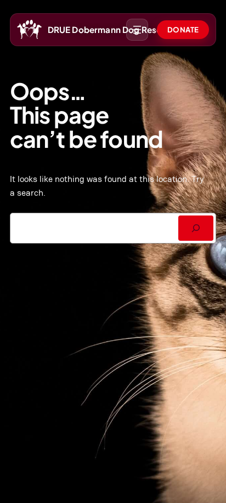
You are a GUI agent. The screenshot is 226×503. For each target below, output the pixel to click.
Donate (183, 29)
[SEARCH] (195, 228)
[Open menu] (137, 30)
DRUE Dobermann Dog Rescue (110, 29)
